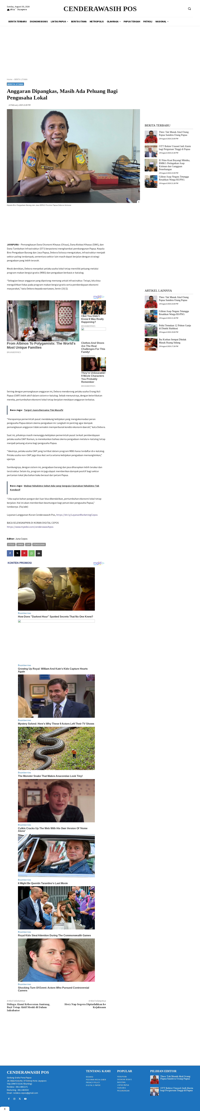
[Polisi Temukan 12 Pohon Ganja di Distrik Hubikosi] (151, 330)
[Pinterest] (24, 553)
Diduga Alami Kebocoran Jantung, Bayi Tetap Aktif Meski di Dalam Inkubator (29, 1007)
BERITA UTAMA (21, 79)
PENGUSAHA (39, 544)
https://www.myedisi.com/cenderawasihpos (30, 526)
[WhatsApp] (31, 553)
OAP (28, 544)
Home (9, 79)
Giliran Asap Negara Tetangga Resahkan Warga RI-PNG (174, 178)
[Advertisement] (100, 48)
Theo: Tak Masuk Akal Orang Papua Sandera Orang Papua (174, 133)
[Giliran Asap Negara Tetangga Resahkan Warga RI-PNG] (151, 181)
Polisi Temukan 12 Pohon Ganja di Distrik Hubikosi (175, 327)
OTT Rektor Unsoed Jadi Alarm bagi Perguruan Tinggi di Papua (176, 1089)
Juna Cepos (21, 538)
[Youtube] (25, 1099)
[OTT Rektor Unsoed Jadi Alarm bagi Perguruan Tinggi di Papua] (151, 151)
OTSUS (11, 544)
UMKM (20, 544)
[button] (189, 8)
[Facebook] (10, 553)
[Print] (39, 553)
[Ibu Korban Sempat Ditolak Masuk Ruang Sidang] (151, 344)
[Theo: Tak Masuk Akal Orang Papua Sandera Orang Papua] (151, 137)
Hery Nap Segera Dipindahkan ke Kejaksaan (85, 1006)
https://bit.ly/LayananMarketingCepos (77, 514)
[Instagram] (14, 1099)
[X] (17, 553)
